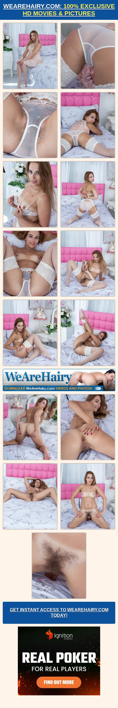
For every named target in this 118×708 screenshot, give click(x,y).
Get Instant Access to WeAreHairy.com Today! (59, 613)
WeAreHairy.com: (59, 10)
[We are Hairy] (59, 380)
